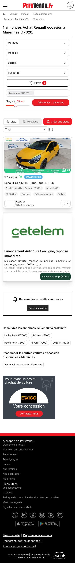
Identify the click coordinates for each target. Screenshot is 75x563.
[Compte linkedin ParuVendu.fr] (24, 515)
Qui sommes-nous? (13, 444)
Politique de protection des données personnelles (31, 497)
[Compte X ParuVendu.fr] (15, 515)
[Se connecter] (70, 5)
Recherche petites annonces (21, 541)
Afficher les (51, 102)
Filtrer (39, 82)
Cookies (7, 492)
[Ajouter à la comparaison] (66, 203)
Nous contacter (11, 473)
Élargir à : (15, 101)
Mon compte (11, 535)
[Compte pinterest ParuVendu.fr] (51, 515)
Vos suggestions (12, 487)
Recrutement (10, 454)
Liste (13, 121)
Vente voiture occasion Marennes (23, 364)
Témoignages (10, 459)
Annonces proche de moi (19, 546)
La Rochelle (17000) (15, 335)
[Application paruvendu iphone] (25, 524)
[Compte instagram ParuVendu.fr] (42, 515)
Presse (6, 464)
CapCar (20, 201)
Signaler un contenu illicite (17, 507)
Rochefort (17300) (14, 342)
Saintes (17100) (41, 335)
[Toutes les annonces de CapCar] (10, 203)
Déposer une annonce (37, 535)
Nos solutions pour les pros (18, 449)
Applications (10, 468)
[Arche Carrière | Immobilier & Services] (59, 556)
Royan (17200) (39, 342)
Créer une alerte (60, 121)
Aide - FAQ (9, 478)
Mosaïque (32, 121)
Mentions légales (12, 502)
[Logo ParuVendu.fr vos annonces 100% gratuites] (38, 9)
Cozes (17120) (60, 342)
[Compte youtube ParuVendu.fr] (60, 515)
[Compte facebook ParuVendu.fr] (33, 515)
